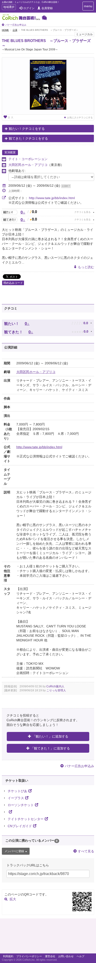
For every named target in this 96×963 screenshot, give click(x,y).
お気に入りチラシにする (80, 117)
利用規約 (8, 956)
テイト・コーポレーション (28, 159)
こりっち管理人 (56, 690)
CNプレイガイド (20, 826)
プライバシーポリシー (29, 956)
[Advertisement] (48, 937)
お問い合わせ (66, 956)
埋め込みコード (13, 283)
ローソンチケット (21, 805)
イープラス (16, 798)
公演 (15, 30)
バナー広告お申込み (15, 25)
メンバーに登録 (14, 851)
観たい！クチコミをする (27, 128)
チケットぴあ (17, 791)
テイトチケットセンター (26, 819)
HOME (5, 30)
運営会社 (50, 956)
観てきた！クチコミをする (28, 138)
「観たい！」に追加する (50, 736)
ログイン (28, 8)
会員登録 (47, 8)
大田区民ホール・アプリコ (28, 165)
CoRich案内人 (55, 686)
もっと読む (86, 267)
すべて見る (86, 851)
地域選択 (8, 7)
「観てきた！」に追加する (50, 748)
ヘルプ (80, 956)
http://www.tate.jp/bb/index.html (52, 198)
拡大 (13, 899)
